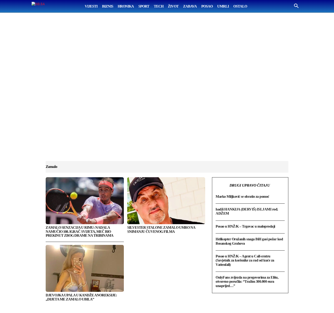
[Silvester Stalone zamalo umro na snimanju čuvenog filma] (166, 200)
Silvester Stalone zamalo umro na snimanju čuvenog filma (161, 229)
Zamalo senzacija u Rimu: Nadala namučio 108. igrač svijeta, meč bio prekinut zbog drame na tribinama (79, 231)
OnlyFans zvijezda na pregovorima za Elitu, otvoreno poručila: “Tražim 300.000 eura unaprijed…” (247, 281)
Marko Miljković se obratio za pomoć (242, 196)
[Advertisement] (167, 91)
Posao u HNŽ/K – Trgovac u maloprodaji (245, 226)
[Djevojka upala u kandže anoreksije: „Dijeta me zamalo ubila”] (85, 268)
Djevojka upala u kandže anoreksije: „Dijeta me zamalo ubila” (81, 297)
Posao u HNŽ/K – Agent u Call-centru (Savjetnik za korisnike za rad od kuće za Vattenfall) (245, 260)
